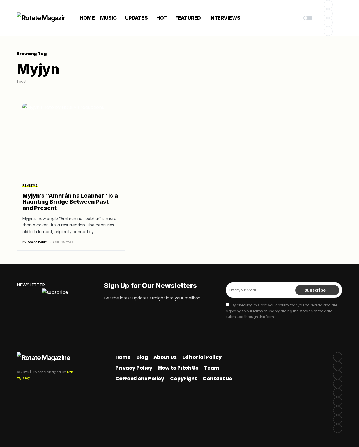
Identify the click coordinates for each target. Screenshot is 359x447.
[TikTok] (337, 419)
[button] (308, 17)
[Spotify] (337, 401)
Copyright (183, 378)
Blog (142, 357)
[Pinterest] (328, 31)
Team (211, 368)
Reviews (30, 185)
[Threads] (337, 428)
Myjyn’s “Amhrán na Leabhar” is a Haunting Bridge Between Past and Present (70, 201)
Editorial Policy (202, 357)
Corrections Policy (139, 378)
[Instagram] (328, 22)
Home (123, 357)
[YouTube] (337, 392)
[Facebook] (328, 4)
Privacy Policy (134, 368)
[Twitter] (328, 13)
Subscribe (315, 290)
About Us (165, 357)
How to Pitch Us (178, 368)
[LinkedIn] (337, 410)
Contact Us (217, 378)
